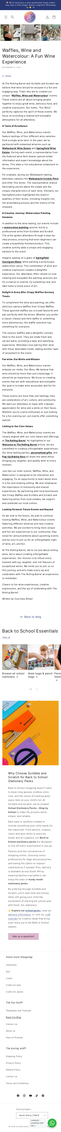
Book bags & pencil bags (40, 675)
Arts (8, 971)
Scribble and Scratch (25, 1126)
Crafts (9, 978)
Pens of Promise (14, 1037)
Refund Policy (13, 1069)
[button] (6, 17)
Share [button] (8, 76)
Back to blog (32, 616)
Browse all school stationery (13, 675)
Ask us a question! (23, 936)
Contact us (11, 1024)
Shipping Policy (14, 1056)
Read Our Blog (13, 1017)
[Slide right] (37, 689)
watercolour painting (16, 227)
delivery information (19, 914)
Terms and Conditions (17, 1083)
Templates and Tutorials (18, 1010)
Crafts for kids (13, 985)
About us (10, 1031)
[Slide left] (24, 689)
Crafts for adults (14, 991)
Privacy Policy (13, 1063)
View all (6, 637)
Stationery (11, 965)
